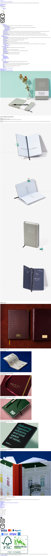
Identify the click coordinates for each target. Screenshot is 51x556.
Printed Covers (4, 39)
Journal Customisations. (2, 504)
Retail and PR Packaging (6, 53)
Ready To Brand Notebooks (6, 26)
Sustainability (4, 60)
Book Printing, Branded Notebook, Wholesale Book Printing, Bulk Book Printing (9, 502)
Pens (3, 54)
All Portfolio (4, 55)
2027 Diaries (3, 35)
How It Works (4, 44)
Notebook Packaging (5, 51)
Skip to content (2, 0)
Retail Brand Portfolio (5, 56)
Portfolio (3, 70)
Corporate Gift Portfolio (5, 57)
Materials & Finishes (5, 40)
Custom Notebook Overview (6, 34)
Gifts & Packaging (4, 46)
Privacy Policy (1, 507)
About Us (4, 66)
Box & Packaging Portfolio (6, 58)
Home (1, 70)
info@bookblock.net (2, 4)
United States (4, 8)
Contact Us (1, 5)
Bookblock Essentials (5, 30)
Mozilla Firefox (5, 555)
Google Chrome (2, 555)
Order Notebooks (3, 24)
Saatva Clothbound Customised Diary (9, 70)
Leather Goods (2, 503)
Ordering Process (6, 45)
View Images (2, 398)
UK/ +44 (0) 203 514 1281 (3, 69)
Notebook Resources (5, 62)
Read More (5, 398)
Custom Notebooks (2, 501)
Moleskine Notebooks (6, 29)
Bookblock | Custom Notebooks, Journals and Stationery (6, 1)
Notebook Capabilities (4, 36)
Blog (0, 506)
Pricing (2, 59)
